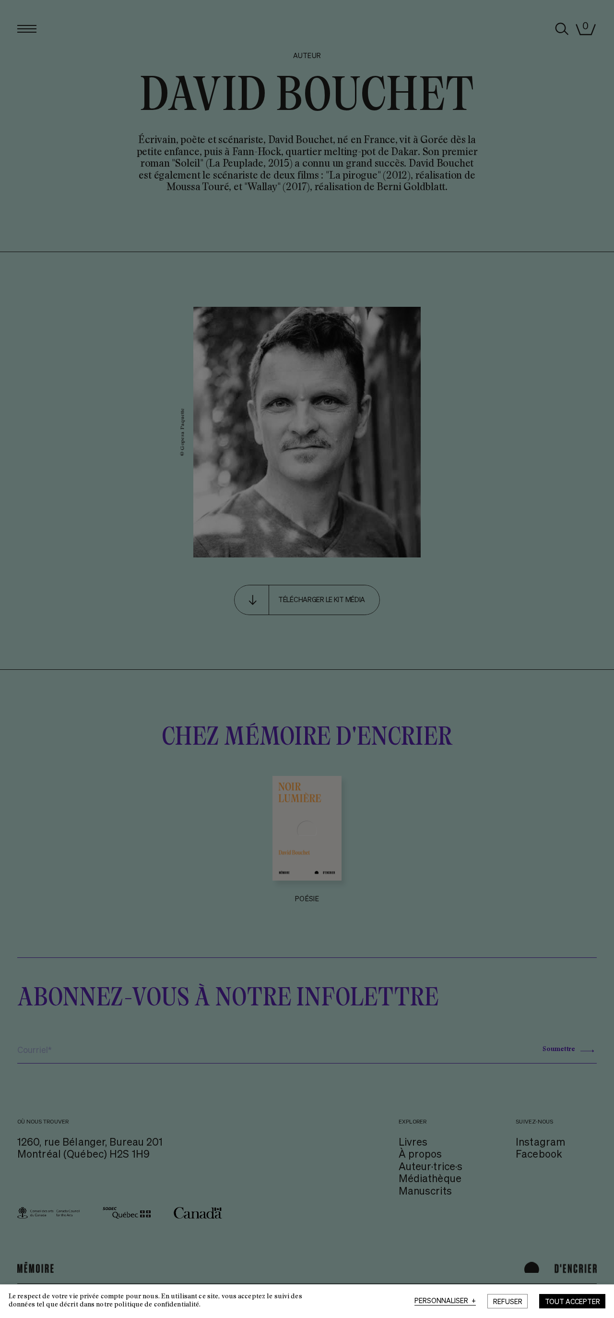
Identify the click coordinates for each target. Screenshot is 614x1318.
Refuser (507, 1301)
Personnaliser (445, 1301)
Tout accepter (572, 1301)
